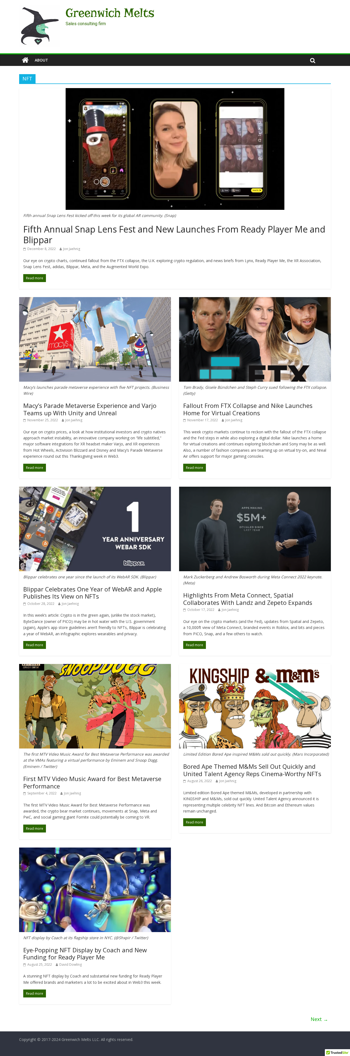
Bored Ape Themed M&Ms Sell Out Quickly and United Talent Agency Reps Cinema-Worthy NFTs (252, 770)
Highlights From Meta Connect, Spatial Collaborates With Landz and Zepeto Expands (247, 598)
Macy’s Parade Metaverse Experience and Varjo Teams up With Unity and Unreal (89, 409)
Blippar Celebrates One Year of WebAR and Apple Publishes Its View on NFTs (92, 592)
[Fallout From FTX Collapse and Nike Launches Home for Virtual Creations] (255, 300)
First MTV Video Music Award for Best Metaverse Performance (92, 782)
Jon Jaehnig (71, 248)
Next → (319, 1019)
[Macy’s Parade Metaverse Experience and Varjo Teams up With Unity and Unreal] (95, 300)
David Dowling (70, 964)
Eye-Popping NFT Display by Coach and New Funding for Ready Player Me (85, 953)
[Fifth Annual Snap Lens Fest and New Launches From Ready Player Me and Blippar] (175, 91)
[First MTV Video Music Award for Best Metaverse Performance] (95, 667)
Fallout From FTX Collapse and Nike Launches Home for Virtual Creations (248, 409)
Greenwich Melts (110, 12)
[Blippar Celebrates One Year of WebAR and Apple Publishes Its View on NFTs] (95, 490)
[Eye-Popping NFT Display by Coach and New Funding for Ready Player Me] (95, 851)
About (41, 60)
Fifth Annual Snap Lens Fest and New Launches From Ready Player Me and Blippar (174, 234)
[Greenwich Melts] (25, 60)
